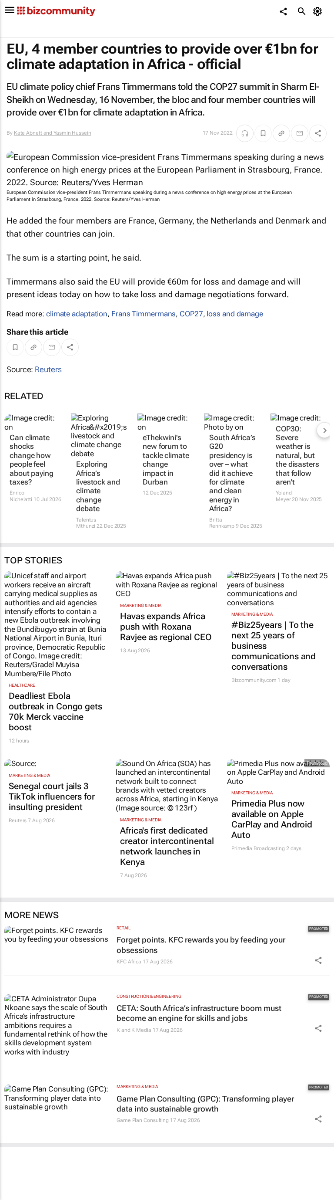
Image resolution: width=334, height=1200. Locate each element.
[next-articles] (324, 430)
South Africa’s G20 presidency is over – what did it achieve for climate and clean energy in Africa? (232, 473)
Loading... (16, 1195)
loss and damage (235, 313)
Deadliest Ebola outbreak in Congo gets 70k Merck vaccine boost (55, 711)
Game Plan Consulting (143, 1120)
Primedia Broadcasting (258, 848)
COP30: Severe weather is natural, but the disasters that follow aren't (297, 455)
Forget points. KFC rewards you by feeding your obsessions (201, 944)
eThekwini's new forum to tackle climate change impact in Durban (166, 459)
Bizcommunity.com (253, 680)
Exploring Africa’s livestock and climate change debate (98, 486)
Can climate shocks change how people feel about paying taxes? (31, 459)
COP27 (191, 313)
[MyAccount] (319, 11)
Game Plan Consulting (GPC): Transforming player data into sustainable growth (205, 1103)
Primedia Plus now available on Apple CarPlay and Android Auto (271, 819)
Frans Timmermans (143, 313)
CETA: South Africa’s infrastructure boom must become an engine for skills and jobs (199, 1013)
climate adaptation (76, 313)
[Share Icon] (318, 960)
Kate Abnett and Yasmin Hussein (52, 133)
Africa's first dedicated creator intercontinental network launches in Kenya (167, 846)
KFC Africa (129, 962)
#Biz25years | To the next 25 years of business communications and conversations (273, 646)
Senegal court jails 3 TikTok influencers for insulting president (52, 796)
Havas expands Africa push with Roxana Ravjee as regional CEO (166, 626)
